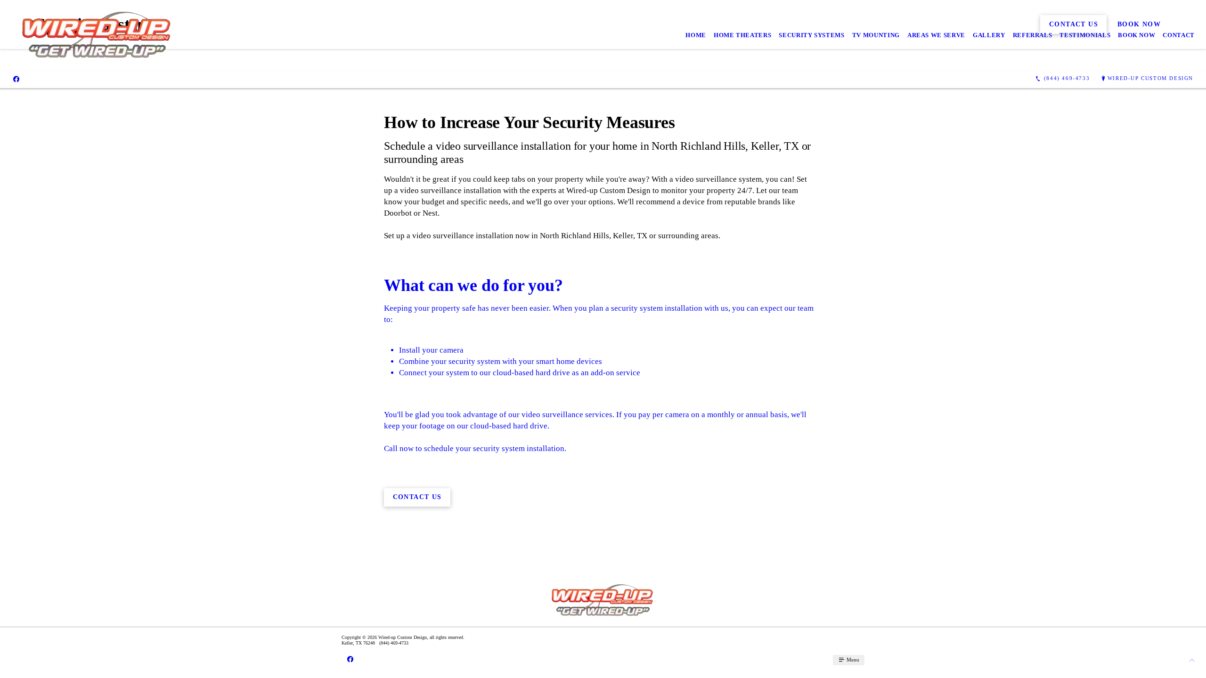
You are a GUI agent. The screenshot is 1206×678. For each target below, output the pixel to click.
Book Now (1136, 35)
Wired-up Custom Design (1150, 78)
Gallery (989, 35)
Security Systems (811, 35)
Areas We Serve (936, 35)
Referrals (1032, 35)
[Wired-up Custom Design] (97, 35)
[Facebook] (16, 78)
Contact (1179, 35)
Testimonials (1084, 35)
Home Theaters (742, 35)
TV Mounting (876, 35)
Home (695, 35)
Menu (852, 659)
